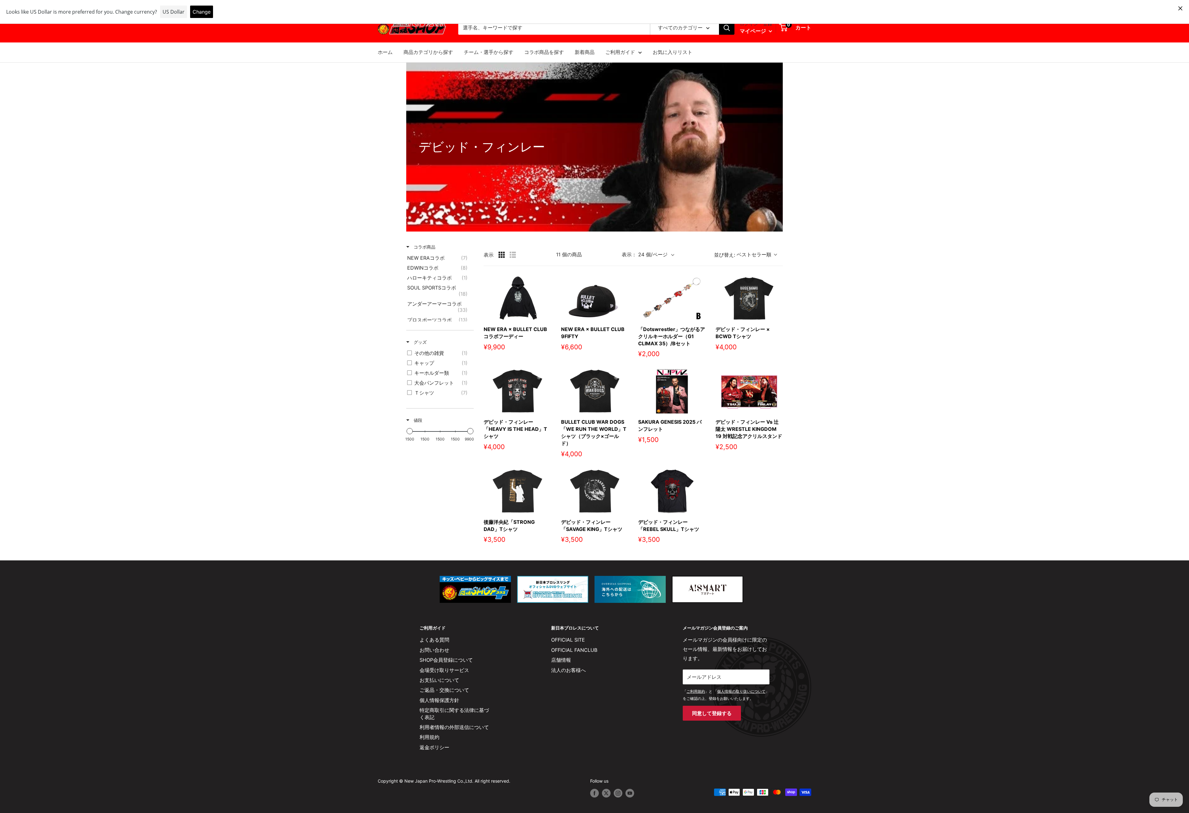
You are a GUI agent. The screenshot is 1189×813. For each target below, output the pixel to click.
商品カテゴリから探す (428, 52)
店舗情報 (561, 660)
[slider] (410, 431)
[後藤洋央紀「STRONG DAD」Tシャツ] (517, 491)
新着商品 (584, 52)
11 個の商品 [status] (569, 254)
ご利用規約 (695, 691)
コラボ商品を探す (544, 52)
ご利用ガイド (620, 52)
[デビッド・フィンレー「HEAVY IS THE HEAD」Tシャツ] (517, 391)
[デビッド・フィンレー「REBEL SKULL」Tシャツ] (672, 491)
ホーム (385, 52)
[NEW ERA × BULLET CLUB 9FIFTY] (595, 298)
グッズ (419, 342)
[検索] (726, 28)
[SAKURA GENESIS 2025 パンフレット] (672, 391)
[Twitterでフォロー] (606, 793)
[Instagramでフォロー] (618, 793)
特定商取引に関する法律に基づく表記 (454, 713)
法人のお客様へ (568, 670)
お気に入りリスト (672, 52)
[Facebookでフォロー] (594, 793)
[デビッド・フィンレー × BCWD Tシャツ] (749, 298)
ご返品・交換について (444, 690)
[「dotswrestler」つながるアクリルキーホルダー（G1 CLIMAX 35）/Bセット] (672, 298)
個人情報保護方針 (439, 700)
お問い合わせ (434, 650)
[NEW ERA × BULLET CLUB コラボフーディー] (517, 298)
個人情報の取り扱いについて (741, 691)
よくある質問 (434, 640)
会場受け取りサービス (444, 670)
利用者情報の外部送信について (454, 727)
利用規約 (429, 737)
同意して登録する (712, 713)
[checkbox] (439, 258)
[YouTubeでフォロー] (629, 793)
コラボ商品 (423, 247)
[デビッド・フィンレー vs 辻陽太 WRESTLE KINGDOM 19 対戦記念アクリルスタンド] (749, 391)
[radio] (502, 255)
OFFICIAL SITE (568, 640)
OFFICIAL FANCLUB (574, 650)
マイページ (753, 31)
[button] (748, 254)
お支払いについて (439, 680)
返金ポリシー (434, 747)
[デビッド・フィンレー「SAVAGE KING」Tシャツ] (595, 491)
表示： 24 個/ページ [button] (645, 254)
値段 (417, 420)
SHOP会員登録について (446, 660)
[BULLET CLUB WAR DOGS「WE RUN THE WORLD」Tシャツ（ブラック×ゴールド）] (595, 391)
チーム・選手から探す (488, 52)
